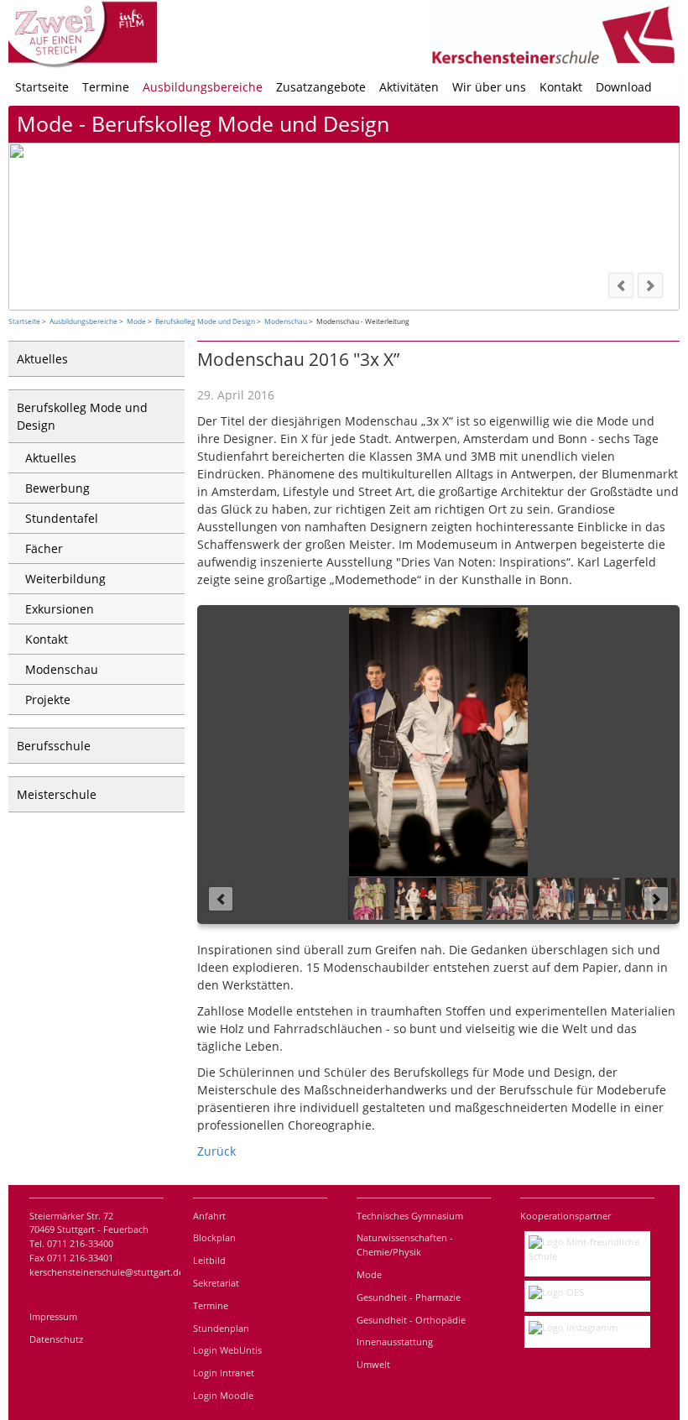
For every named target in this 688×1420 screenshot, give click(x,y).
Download (624, 87)
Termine (105, 87)
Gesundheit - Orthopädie (411, 1319)
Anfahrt (209, 1215)
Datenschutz (56, 1339)
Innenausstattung (395, 1341)
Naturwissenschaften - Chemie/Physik (405, 1244)
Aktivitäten (409, 87)
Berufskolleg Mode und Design (205, 321)
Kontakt (560, 87)
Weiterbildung (65, 579)
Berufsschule (54, 746)
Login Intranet (223, 1372)
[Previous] (620, 285)
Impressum (53, 1316)
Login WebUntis (227, 1350)
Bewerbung (57, 488)
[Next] (650, 285)
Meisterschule (56, 794)
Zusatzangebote (321, 87)
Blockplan (214, 1237)
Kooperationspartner (565, 1215)
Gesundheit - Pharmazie (409, 1297)
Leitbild (209, 1260)
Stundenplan (221, 1328)
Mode (136, 321)
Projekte (47, 699)
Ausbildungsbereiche (203, 87)
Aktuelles (42, 359)
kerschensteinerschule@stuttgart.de (106, 1272)
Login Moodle (223, 1395)
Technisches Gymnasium (410, 1215)
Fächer (44, 548)
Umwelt (373, 1364)
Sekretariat (216, 1282)
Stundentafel (61, 518)
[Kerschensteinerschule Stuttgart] (671, 87)
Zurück (216, 1151)
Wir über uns (489, 87)
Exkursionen (59, 609)
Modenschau (285, 321)
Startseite (42, 87)
